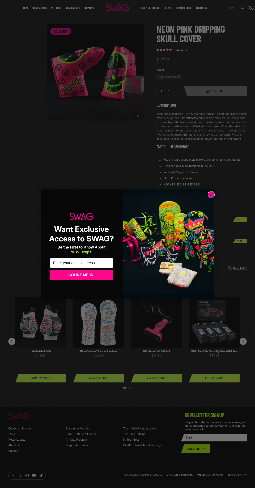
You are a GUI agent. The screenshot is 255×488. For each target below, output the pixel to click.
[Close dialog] (211, 195)
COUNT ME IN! (81, 275)
